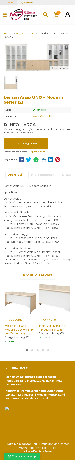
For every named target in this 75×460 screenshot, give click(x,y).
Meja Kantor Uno (43, 116)
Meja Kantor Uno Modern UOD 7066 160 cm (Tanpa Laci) (19, 329)
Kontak (28, 2)
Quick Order (15, 319)
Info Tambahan (42, 174)
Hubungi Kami (27, 143)
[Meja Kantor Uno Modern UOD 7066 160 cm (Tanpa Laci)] (20, 302)
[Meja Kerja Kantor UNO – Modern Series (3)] (54, 302)
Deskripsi (14, 174)
